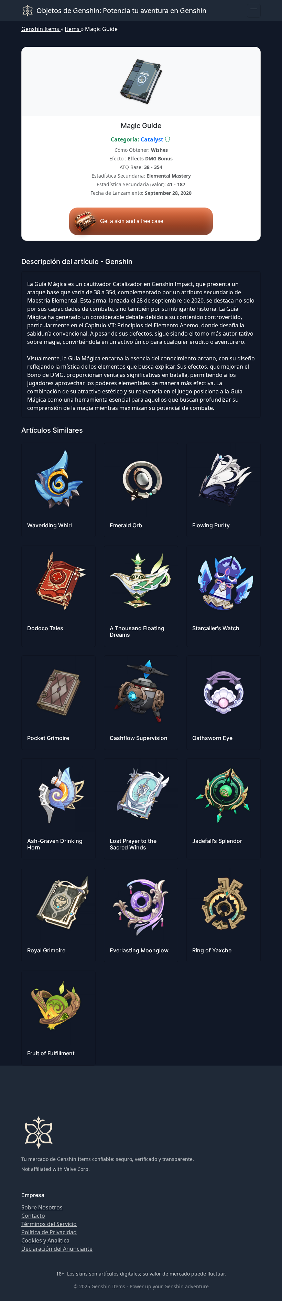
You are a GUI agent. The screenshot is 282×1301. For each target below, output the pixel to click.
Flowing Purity (211, 525)
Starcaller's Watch (215, 628)
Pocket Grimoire (48, 737)
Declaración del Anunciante (57, 1248)
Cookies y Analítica (45, 1240)
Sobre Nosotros (42, 1207)
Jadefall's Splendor (217, 840)
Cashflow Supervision (138, 737)
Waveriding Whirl (49, 525)
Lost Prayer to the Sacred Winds (133, 844)
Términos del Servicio (49, 1224)
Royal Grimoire (46, 950)
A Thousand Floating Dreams (137, 631)
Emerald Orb (126, 525)
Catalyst (152, 139)
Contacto (33, 1215)
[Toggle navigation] (254, 11)
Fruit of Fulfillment (51, 1053)
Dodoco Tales (45, 628)
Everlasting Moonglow (139, 950)
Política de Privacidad (49, 1232)
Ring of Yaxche (211, 950)
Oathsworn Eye (212, 737)
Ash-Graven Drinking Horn (55, 844)
